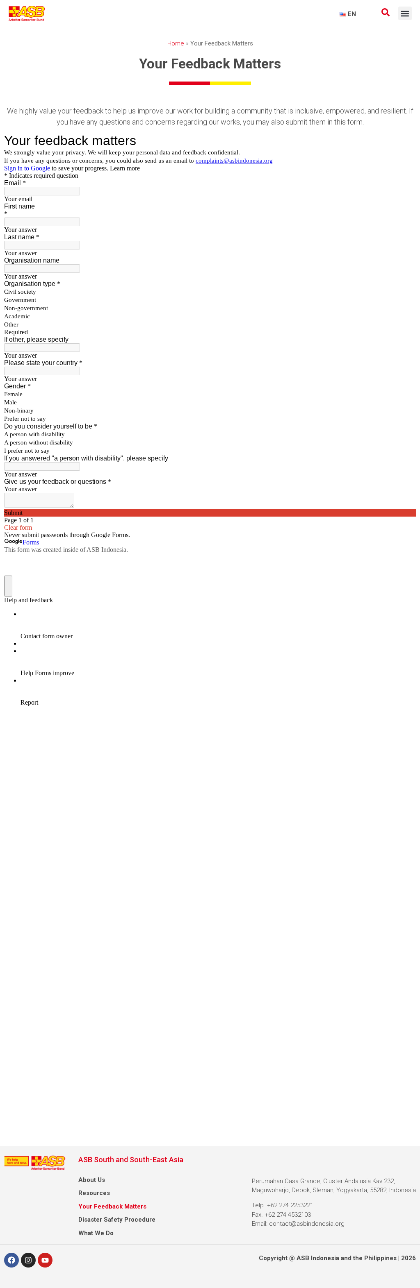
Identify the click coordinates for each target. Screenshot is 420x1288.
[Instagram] (28, 1260)
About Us (91, 1180)
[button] (405, 13)
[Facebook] (11, 1260)
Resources (94, 1193)
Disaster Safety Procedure (116, 1219)
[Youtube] (45, 1260)
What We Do (96, 1233)
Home (175, 43)
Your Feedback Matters (112, 1206)
